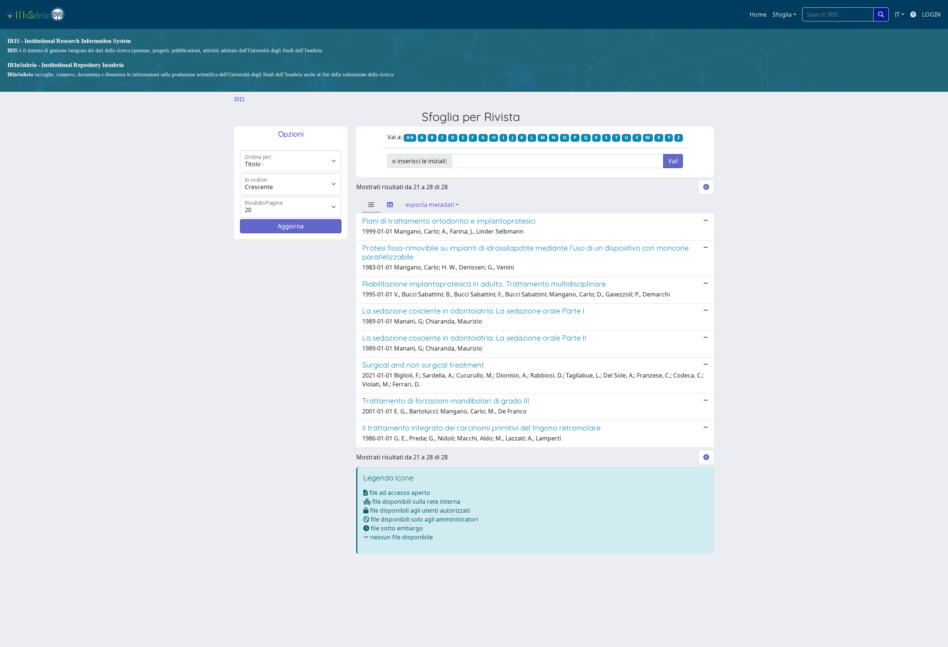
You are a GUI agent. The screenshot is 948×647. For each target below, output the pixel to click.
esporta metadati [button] (429, 205)
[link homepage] (38, 14)
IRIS (239, 99)
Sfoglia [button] (782, 14)
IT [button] (897, 14)
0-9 (410, 137)
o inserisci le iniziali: (419, 161)
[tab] (371, 204)
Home (758, 14)
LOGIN (931, 14)
